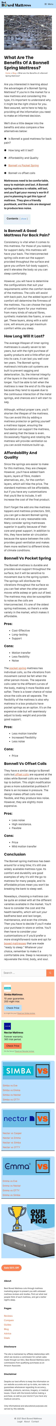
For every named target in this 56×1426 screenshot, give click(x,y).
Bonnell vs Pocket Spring (23, 165)
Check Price (12, 1008)
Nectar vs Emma (12, 1138)
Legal (19, 1421)
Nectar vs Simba (12, 1142)
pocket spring (17, 668)
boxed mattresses (15, 943)
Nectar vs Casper (12, 1133)
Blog (14, 73)
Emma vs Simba (11, 1195)
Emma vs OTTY (11, 1190)
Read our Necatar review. (24, 1051)
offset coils (22, 774)
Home (7, 73)
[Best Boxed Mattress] (16, 4)
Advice (7, 1333)
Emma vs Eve (10, 1181)
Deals (7, 1338)
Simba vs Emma (11, 1090)
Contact (35, 1421)
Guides (7, 1324)
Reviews (8, 1315)
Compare (9, 1320)
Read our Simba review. (26, 1013)
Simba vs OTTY (11, 1099)
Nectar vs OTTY (11, 1147)
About (27, 1421)
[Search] (50, 972)
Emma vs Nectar (12, 1185)
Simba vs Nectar (12, 1095)
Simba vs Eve (10, 1085)
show (23, 218)
